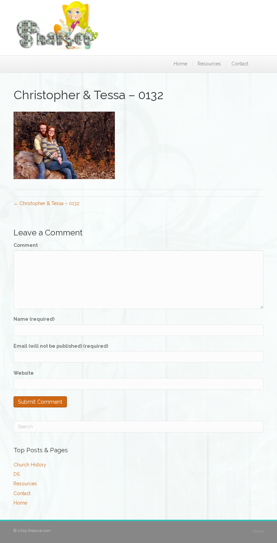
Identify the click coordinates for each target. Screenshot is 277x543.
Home (180, 63)
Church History (30, 464)
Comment (26, 245)
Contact (239, 63)
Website (24, 373)
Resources (209, 63)
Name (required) (34, 319)
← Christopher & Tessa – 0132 (46, 203)
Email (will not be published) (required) (61, 346)
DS (17, 474)
